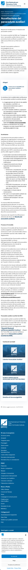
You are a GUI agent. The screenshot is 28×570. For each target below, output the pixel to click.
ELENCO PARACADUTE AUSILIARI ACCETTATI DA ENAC (14, 378)
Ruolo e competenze (6, 468)
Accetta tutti (14, 556)
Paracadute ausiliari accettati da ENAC (11, 334)
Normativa (4, 450)
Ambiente (3, 448)
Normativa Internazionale (8, 457)
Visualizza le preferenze (14, 564)
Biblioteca (3, 508)
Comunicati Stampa (6, 492)
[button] (25, 535)
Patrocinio (4, 466)
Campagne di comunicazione (9, 497)
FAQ (2, 522)
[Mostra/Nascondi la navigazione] (25, 4)
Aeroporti (3, 438)
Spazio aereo (4, 445)
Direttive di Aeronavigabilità (12, 397)
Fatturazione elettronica (7, 483)
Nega (14, 560)
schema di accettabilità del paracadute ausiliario (16, 87)
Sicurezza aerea (5, 435)
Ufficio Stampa (5, 489)
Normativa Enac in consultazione (10, 459)
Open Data (4, 517)
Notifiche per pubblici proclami (9, 519)
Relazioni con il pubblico (8, 478)
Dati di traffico (4, 501)
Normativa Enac (5, 452)
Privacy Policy (17, 568)
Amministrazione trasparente (9, 514)
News (2, 494)
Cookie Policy (10, 568)
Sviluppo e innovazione (7, 473)
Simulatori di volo (5, 506)
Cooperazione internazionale (9, 475)
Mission (3, 471)
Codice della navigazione (8, 454)
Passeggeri (4, 443)
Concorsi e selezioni (6, 480)
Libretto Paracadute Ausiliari (12, 359)
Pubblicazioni (4, 499)
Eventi (2, 503)
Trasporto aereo (5, 440)
